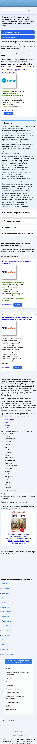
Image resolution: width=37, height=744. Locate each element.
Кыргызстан (6, 612)
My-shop (8, 422)
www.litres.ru (7, 305)
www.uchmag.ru (8, 110)
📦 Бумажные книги (10, 32)
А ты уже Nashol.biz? (13, 702)
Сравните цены (10, 227)
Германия (6, 635)
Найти (8, 706)
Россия (5, 584)
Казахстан (6, 607)
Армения (5, 593)
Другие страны (7, 654)
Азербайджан (7, 589)
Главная (8, 668)
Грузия (4, 602)
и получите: (18, 233)
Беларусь (5, 598)
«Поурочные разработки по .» (16, 262)
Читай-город (9, 420)
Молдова (5, 616)
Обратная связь (11, 709)
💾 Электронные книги (11, 37)
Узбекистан (6, 630)
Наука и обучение (12, 689)
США (4, 644)
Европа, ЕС (6, 649)
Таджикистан (7, 621)
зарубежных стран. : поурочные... (15, 71)
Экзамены (9, 685)
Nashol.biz (6, 739)
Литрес (7, 425)
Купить (8, 113)
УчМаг (7, 428)
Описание (8, 123)
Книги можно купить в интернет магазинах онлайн (16, 214)
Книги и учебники (12, 692)
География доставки (12, 221)
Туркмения (6, 626)
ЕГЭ (7, 682)
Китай (4, 640)
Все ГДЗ (8, 678)
